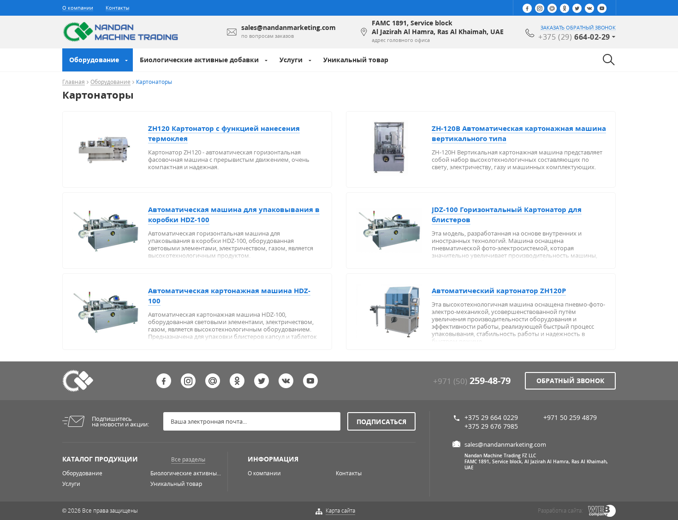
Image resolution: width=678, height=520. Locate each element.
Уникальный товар (355, 59)
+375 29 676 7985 (491, 426)
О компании (77, 7)
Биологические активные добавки (199, 59)
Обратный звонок (570, 380)
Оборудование (94, 59)
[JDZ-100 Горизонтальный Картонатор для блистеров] (394, 229)
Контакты (117, 7)
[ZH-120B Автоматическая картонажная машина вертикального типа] (394, 148)
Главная (73, 82)
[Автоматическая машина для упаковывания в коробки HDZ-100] (110, 229)
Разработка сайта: (560, 510)
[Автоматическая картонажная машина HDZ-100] (110, 311)
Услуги (291, 59)
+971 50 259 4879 (570, 417)
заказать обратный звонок (578, 27)
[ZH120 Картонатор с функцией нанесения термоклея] (110, 148)
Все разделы (188, 459)
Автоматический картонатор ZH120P (499, 290)
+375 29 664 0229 (491, 417)
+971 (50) (472, 381)
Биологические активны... (185, 473)
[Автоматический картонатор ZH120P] (394, 311)
